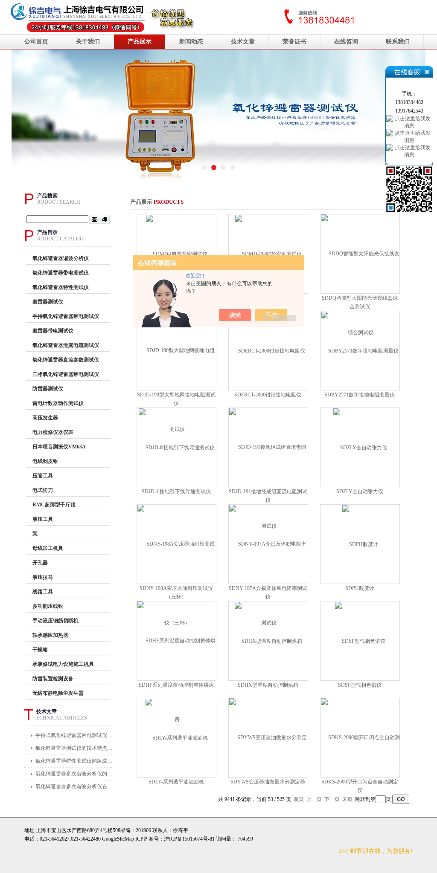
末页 (347, 799)
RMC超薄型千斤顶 (54, 505)
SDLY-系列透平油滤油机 (176, 782)
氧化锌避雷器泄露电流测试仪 (65, 345)
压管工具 (42, 476)
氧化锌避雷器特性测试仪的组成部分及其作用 (75, 761)
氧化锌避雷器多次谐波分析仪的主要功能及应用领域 (75, 774)
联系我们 (398, 41)
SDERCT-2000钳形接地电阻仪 (267, 395)
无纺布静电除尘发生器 (58, 693)
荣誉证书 (294, 41)
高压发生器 (45, 418)
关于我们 (88, 41)
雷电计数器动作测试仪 (58, 403)
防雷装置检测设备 (52, 679)
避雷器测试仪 (47, 302)
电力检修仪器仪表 (52, 432)
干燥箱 (40, 650)
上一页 (314, 799)
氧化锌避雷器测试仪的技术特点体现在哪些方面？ (75, 748)
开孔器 (40, 563)
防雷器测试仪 (47, 389)
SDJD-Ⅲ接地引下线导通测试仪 (176, 491)
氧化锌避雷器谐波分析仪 (60, 258)
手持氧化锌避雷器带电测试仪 (65, 316)
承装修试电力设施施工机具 (63, 664)
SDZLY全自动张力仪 (359, 491)
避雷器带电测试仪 (52, 331)
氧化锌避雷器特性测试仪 (60, 287)
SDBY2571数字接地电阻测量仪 (359, 395)
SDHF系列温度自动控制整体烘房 (176, 685)
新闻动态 (191, 41)
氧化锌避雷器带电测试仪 (60, 273)
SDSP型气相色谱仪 (360, 685)
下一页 (332, 799)
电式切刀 (42, 490)
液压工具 (42, 519)
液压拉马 (42, 577)
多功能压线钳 (47, 606)
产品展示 (139, 41)
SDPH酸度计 (359, 588)
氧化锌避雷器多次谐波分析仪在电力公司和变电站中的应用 (75, 786)
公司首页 (36, 41)
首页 (299, 799)
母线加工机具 (47, 548)
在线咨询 (346, 41)
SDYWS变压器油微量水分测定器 (267, 782)
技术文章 (243, 41)
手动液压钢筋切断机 (55, 621)
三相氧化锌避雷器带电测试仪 (65, 374)
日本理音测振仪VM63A (59, 447)
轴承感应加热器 (50, 635)
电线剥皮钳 (45, 461)
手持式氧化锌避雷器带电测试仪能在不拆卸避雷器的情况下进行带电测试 (75, 735)
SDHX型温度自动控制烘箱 (268, 685)
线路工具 (42, 592)
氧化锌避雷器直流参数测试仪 (65, 360)
